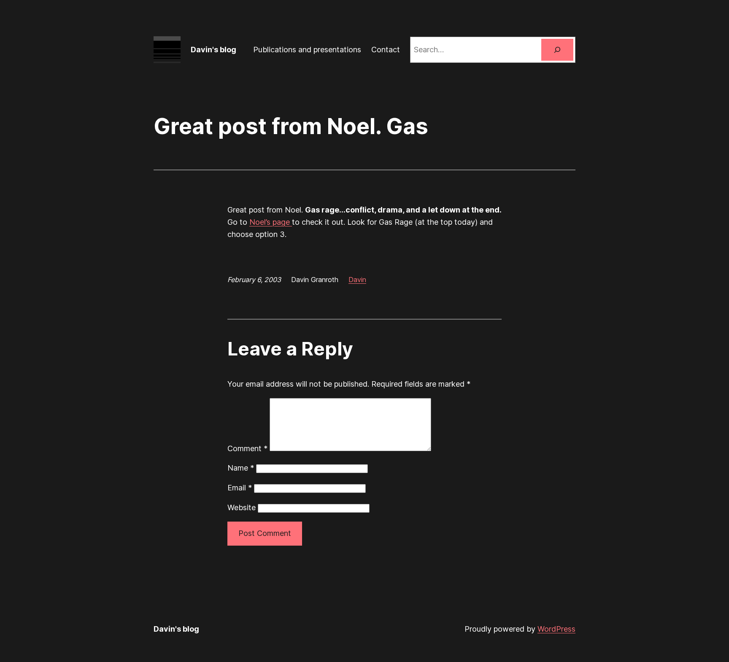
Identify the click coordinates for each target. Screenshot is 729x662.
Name (240, 467)
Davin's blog (213, 49)
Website (241, 507)
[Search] (557, 50)
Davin (357, 279)
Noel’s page (270, 222)
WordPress (556, 628)
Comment (247, 448)
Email (239, 487)
